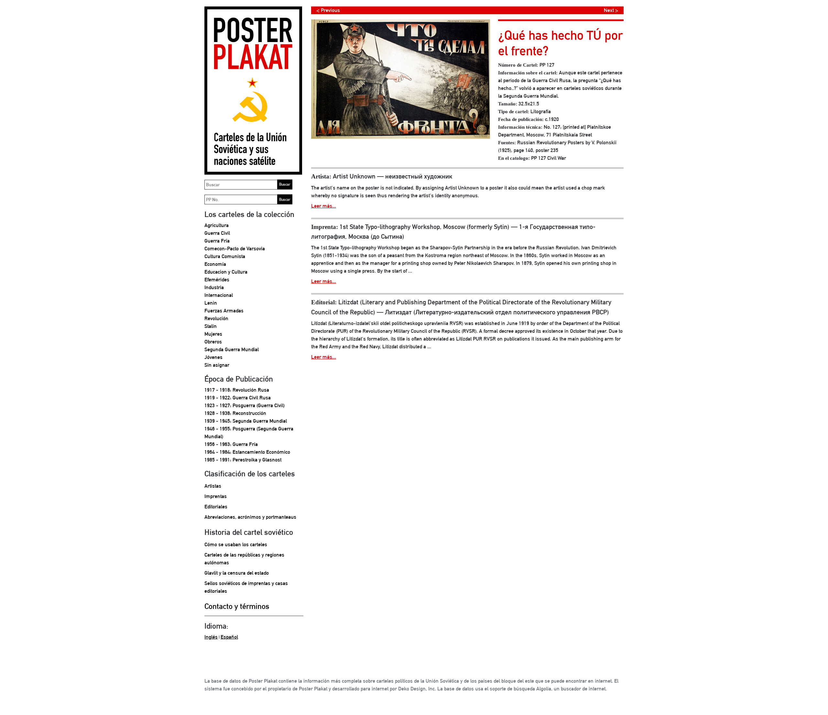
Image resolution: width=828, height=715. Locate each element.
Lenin (210, 303)
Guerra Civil (217, 233)
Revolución (216, 318)
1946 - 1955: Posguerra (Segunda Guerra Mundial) (248, 432)
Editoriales (215, 507)
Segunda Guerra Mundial (231, 349)
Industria (214, 287)
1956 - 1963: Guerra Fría (231, 444)
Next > (611, 10)
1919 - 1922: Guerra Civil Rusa (237, 398)
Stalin (210, 326)
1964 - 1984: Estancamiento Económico (247, 452)
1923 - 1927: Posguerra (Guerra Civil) (244, 405)
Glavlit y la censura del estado (236, 573)
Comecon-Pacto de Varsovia (234, 248)
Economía (215, 264)
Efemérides (216, 279)
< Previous (328, 10)
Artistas (212, 486)
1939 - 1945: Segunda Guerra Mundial (245, 421)
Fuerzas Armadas (224, 311)
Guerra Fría (217, 241)
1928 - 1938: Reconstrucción (235, 413)
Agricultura (216, 225)
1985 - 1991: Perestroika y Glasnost (242, 460)
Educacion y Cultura (225, 272)
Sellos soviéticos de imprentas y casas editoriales (246, 587)
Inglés (211, 637)
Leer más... (323, 206)
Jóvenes (213, 357)
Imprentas (215, 496)
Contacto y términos (236, 606)
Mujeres (213, 334)
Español (229, 637)
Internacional (218, 295)
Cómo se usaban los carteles (235, 544)
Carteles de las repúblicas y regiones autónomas (244, 559)
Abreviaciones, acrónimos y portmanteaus (250, 517)
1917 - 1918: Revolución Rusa (236, 390)
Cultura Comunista (224, 256)
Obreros (213, 342)
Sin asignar (216, 365)
